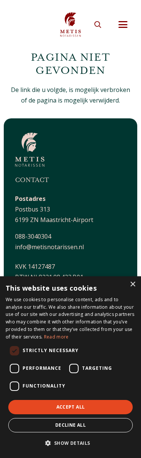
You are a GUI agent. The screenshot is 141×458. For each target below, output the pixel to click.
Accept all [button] (70, 407)
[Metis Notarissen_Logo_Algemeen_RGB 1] (70, 24)
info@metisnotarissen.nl (49, 247)
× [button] (132, 284)
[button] (97, 24)
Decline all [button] (70, 425)
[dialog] (70, 367)
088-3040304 (33, 236)
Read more (56, 337)
